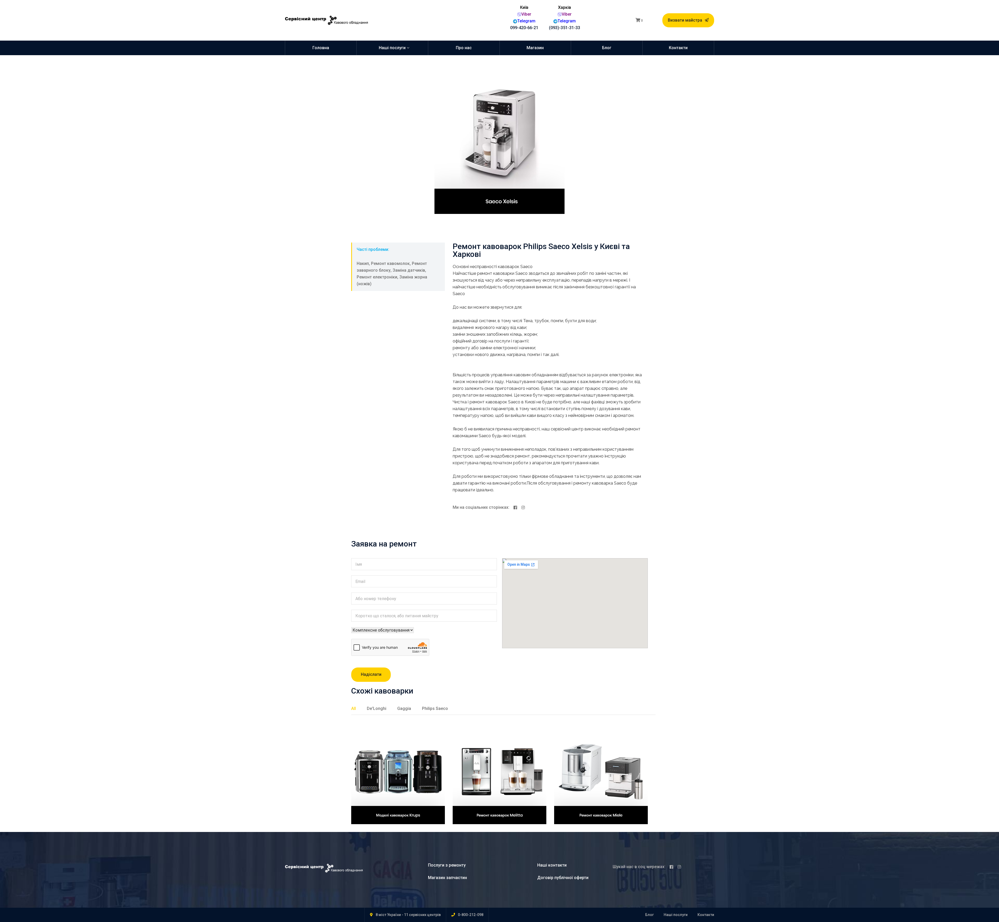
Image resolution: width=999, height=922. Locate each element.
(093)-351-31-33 (564, 27)
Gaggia (404, 708)
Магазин (535, 47)
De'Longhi (376, 708)
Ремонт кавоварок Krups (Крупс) (393, 767)
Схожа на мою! (374, 823)
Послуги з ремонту (447, 865)
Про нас (464, 47)
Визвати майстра (685, 20)
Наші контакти (552, 865)
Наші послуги (392, 47)
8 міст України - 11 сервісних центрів (408, 915)
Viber (526, 14)
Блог (606, 47)
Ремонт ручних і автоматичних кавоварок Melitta (492, 772)
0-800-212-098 (470, 915)
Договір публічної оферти (562, 877)
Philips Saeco (435, 708)
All (353, 708)
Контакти (678, 47)
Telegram (526, 20)
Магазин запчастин (447, 877)
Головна (320, 47)
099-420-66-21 (524, 27)
